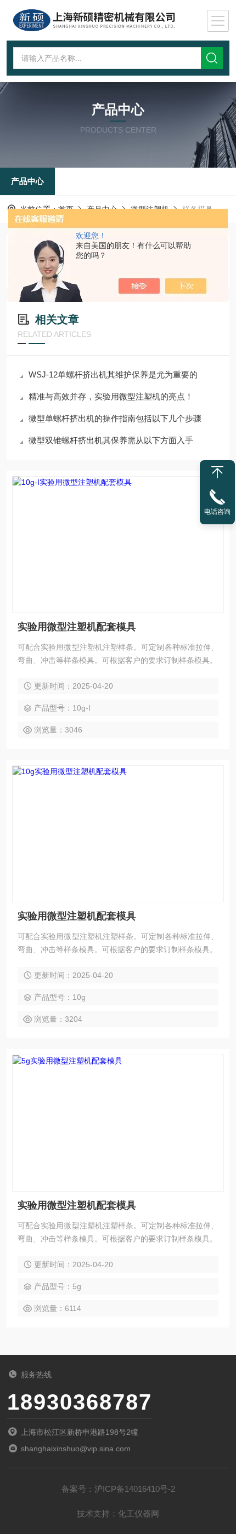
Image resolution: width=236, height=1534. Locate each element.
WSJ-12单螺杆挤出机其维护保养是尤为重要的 (113, 374)
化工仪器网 (138, 1513)
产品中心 (27, 181)
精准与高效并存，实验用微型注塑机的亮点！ (111, 396)
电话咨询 (217, 512)
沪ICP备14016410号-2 (134, 1488)
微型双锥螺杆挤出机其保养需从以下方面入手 (111, 440)
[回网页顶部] (217, 472)
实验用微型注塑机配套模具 (77, 626)
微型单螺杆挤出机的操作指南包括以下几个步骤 (115, 418)
